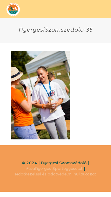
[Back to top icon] (99, 185)
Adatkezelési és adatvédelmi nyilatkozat (55, 174)
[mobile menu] (103, 9)
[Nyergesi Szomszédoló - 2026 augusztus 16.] (13, 9)
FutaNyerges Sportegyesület (54, 168)
